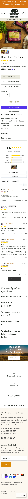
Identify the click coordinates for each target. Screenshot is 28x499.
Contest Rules (21, 487)
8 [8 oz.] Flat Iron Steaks (11, 82)
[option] (14, 35)
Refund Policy (13, 484)
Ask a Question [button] (14, 176)
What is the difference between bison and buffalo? (10, 334)
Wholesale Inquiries (6, 482)
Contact (14, 487)
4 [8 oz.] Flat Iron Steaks (11, 77)
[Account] (23, 13)
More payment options (14, 111)
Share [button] (4, 200)
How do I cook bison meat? (10, 323)
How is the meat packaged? (8, 304)
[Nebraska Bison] (14, 13)
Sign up (6, 464)
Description (5, 133)
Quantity (4, 91)
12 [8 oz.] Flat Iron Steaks (11, 86)
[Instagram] (8, 438)
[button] (23, 200)
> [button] (14, 279)
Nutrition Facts (6, 138)
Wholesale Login (17, 482)
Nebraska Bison (9, 492)
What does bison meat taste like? (11, 313)
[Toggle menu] (1, 13)
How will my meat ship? (11, 296)
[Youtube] (5, 438)
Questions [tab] (14, 181)
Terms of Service (5, 487)
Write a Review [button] (14, 172)
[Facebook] (2, 438)
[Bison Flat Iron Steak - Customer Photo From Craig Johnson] (14, 167)
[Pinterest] (11, 438)
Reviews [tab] (4, 181)
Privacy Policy (4, 484)
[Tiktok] (14, 438)
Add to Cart (14, 102)
